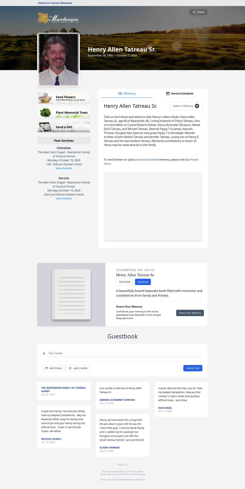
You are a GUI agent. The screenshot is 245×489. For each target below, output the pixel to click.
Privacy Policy (113, 474)
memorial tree (146, 159)
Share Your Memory (190, 312)
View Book (124, 281)
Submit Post (193, 368)
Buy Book (143, 281)
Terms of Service (131, 474)
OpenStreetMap (126, 479)
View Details (64, 168)
